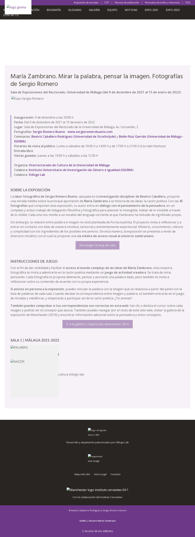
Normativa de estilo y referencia (162, 3)
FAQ (187, 3)
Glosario (75, 10)
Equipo (112, 10)
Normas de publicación (127, 3)
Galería (94, 10)
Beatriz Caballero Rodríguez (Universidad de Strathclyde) (73, 136)
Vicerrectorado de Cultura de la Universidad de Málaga (69, 165)
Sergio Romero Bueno (49, 132)
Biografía (54, 10)
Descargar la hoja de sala (97, 245)
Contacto (10, 15)
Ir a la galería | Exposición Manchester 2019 (97, 324)
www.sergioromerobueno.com (90, 132)
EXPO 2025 (173, 10)
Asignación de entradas (86, 3)
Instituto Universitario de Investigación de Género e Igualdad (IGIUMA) (81, 170)
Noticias (131, 10)
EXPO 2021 (151, 10)
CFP (106, 3)
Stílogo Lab (37, 175)
